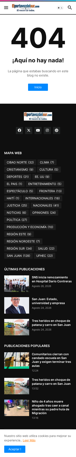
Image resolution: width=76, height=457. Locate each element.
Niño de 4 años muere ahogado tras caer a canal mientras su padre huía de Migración (50, 407)
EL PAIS (14, 184)
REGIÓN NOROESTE (23, 241)
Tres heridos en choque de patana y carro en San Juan (51, 322)
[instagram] (47, 130)
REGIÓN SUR (19, 248)
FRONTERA (50, 191)
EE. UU (42, 176)
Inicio (38, 87)
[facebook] (19, 130)
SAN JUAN (18, 255)
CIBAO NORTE (20, 162)
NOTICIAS (16, 212)
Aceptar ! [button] (14, 449)
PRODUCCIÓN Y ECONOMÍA (30, 227)
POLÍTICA (17, 220)
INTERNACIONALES (42, 198)
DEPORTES (18, 176)
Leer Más (29, 440)
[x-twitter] (28, 130)
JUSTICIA (17, 205)
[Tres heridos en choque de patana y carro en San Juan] (16, 327)
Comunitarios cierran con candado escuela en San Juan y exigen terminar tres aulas (51, 359)
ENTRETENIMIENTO (44, 184)
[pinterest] (56, 130)
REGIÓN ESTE (19, 234)
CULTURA (48, 169)
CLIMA (47, 162)
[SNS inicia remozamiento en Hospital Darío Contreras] (16, 283)
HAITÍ (13, 198)
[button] (6, 7)
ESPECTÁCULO (20, 191)
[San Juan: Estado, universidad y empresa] (16, 305)
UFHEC (44, 255)
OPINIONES (44, 212)
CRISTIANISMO (20, 169)
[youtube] (38, 130)
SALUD (46, 248)
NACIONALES (46, 205)
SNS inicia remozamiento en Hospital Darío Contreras (52, 279)
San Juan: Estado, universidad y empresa (48, 301)
